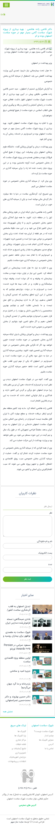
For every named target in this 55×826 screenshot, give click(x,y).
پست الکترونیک (45, 553)
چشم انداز (49, 736)
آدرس (50, 744)
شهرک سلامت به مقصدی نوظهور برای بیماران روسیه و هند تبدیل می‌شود (16, 636)
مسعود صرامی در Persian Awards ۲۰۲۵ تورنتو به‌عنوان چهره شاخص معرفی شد (17, 650)
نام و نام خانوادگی (44, 541)
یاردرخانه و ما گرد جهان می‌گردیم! (18, 686)
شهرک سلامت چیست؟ (43, 731)
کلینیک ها (22, 731)
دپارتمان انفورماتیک (17, 757)
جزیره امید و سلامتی (20, 671)
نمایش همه (8, 712)
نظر (50, 513)
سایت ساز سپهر (17, 822)
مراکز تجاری (21, 740)
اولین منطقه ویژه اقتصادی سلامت (17, 660)
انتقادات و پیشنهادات (17, 761)
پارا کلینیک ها (20, 736)
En (2, 15)
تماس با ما (49, 749)
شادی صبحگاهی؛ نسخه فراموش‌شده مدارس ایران (18, 621)
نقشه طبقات (21, 744)
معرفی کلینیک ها (46, 740)
